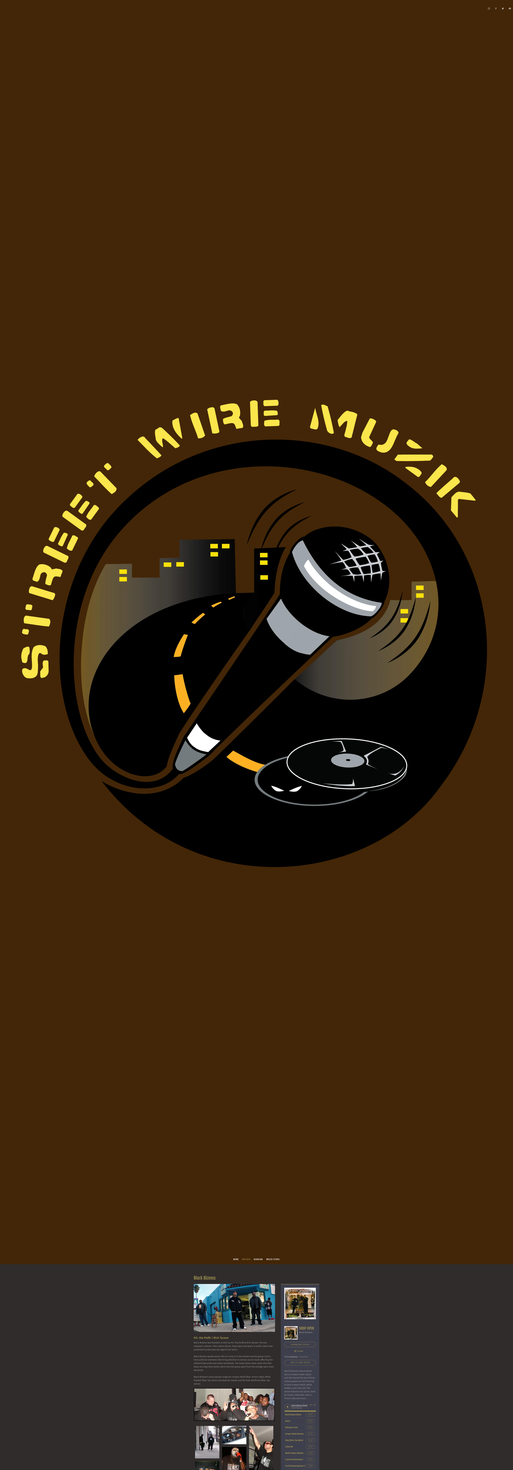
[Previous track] (311, 1405)
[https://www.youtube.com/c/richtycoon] (510, 8)
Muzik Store (273, 1259)
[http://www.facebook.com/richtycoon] (496, 8)
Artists (246, 1259)
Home (236, 1259)
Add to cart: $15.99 (300, 1362)
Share (300, 1351)
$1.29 (310, 1415)
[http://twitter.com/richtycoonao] (503, 8)
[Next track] (314, 1405)
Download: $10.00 (300, 1344)
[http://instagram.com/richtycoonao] (489, 8)
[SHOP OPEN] (291, 1333)
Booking (258, 1259)
